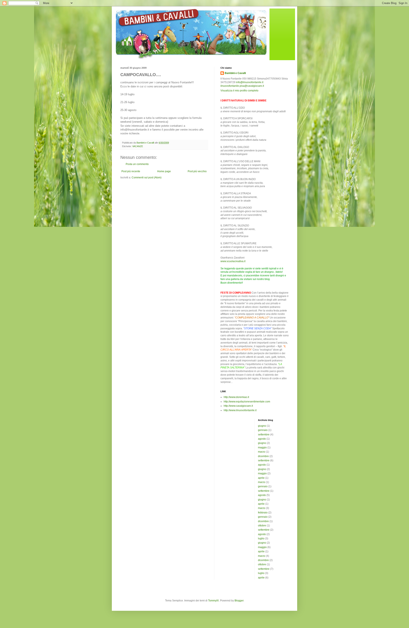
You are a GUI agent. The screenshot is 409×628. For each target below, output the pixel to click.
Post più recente (130, 171)
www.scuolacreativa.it (232, 261)
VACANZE (137, 146)
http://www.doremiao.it (236, 397)
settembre (263, 434)
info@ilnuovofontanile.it (249, 82)
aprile (261, 477)
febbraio (263, 512)
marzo (261, 451)
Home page (164, 171)
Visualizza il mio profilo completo (239, 90)
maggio (262, 447)
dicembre (263, 456)
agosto (262, 438)
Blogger (239, 600)
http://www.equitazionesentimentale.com (247, 401)
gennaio (263, 430)
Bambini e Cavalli (235, 73)
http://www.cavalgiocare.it (238, 405)
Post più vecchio (197, 171)
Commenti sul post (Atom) (146, 177)
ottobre (262, 525)
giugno (262, 425)
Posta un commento (137, 164)
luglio (261, 538)
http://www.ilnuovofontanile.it (240, 410)
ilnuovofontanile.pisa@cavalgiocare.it (242, 85)
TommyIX (213, 600)
